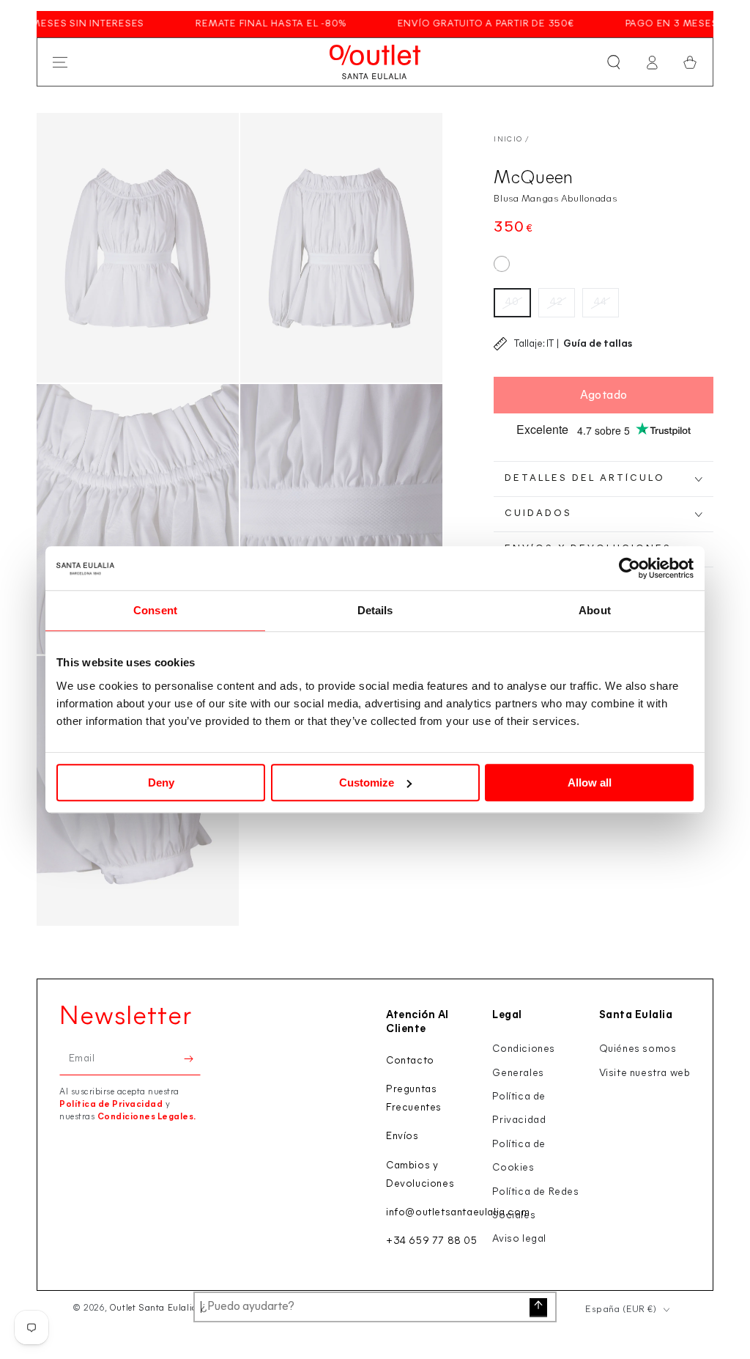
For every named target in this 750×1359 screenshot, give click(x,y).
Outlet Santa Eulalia (153, 1308)
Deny (161, 782)
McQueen (533, 178)
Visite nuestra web (645, 1073)
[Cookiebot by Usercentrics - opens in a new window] (629, 568)
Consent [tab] (155, 610)
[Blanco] (502, 264)
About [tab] (595, 610)
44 (600, 302)
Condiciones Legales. (146, 1117)
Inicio (508, 140)
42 (556, 302)
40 (512, 302)
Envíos (402, 1136)
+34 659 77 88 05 (432, 1241)
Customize (366, 782)
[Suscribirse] (192, 1058)
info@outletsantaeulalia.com (458, 1212)
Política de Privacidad (111, 1104)
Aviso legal (519, 1239)
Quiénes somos (638, 1049)
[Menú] (60, 62)
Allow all (590, 782)
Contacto (410, 1061)
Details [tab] (375, 610)
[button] (614, 62)
